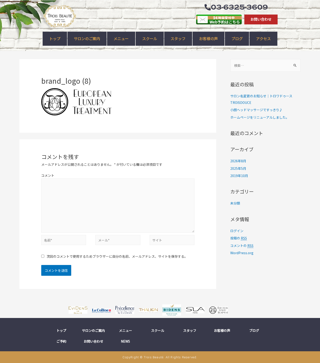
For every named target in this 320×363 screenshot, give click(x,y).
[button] (261, 19)
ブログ (254, 330)
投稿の (238, 238)
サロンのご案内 (93, 330)
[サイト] (172, 240)
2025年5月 (238, 168)
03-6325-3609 (239, 7)
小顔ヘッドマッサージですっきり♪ (256, 109)
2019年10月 (239, 175)
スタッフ (189, 330)
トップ (61, 330)
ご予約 (61, 341)
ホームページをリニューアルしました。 (259, 117)
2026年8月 (238, 161)
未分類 (235, 203)
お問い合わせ (93, 341)
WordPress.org (241, 252)
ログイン (236, 230)
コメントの (241, 245)
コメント (47, 175)
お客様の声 (222, 330)
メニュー (125, 330)
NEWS (125, 341)
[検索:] (265, 65)
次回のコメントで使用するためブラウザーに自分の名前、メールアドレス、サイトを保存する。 (117, 256)
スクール (157, 330)
